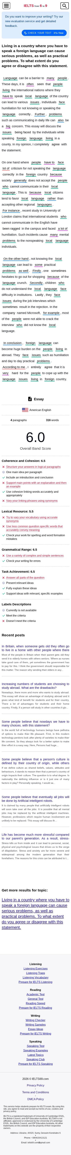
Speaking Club (35, 1059)
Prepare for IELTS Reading (35, 1008)
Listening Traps (35, 973)
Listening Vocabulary (35, 977)
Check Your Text (46, 32)
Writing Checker (35, 1020)
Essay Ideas (35, 1029)
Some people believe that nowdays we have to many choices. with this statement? (35, 723)
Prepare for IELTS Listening (35, 982)
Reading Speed (35, 1003)
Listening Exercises (36, 968)
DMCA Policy (35, 1099)
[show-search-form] (64, 5)
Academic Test (35, 994)
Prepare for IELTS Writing (35, 1033)
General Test (35, 999)
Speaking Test (35, 1046)
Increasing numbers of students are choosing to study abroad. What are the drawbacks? (35, 685)
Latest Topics (36, 1055)
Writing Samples (36, 1024)
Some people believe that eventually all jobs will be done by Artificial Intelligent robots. (35, 799)
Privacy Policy (35, 1085)
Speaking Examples (35, 1050)
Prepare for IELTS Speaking (35, 1064)
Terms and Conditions (35, 1092)
